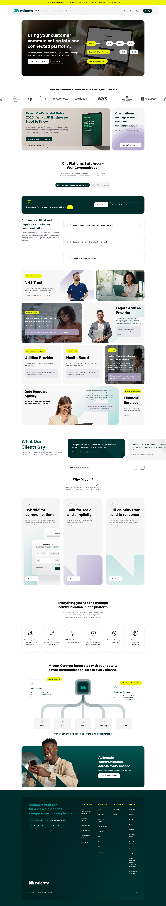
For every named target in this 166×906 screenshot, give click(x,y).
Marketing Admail (86, 830)
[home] (23, 11)
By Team (116, 809)
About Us (132, 809)
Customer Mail (85, 825)
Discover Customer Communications (124, 205)
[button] (40, 11)
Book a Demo (101, 205)
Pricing (84, 11)
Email (99, 842)
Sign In (138, 11)
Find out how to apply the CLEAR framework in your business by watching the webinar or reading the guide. (83, 2)
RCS (99, 847)
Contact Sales (129, 11)
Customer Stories (132, 836)
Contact (131, 829)
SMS (99, 837)
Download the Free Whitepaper (39, 139)
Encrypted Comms (101, 820)
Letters (100, 809)
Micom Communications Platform (86, 811)
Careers (131, 814)
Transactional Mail (85, 837)
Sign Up (147, 11)
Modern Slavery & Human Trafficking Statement (132, 862)
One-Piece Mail (102, 826)
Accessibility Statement (133, 872)
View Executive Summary (37, 145)
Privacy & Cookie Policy (132, 851)
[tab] (72, 185)
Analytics (100, 852)
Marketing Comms (84, 819)
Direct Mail (84, 843)
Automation (101, 814)
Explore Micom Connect (38, 61)
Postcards (101, 831)
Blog (130, 824)
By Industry (116, 814)
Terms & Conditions (132, 843)
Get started (57, 61)
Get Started (32, 579)
